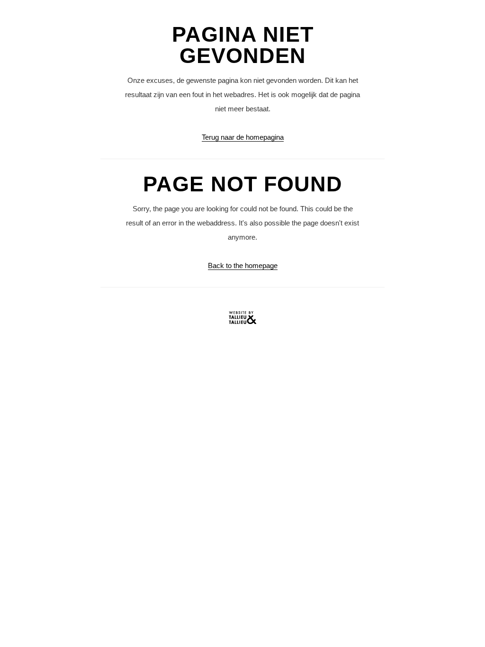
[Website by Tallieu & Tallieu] (242, 320)
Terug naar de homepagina (243, 137)
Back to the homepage (243, 265)
